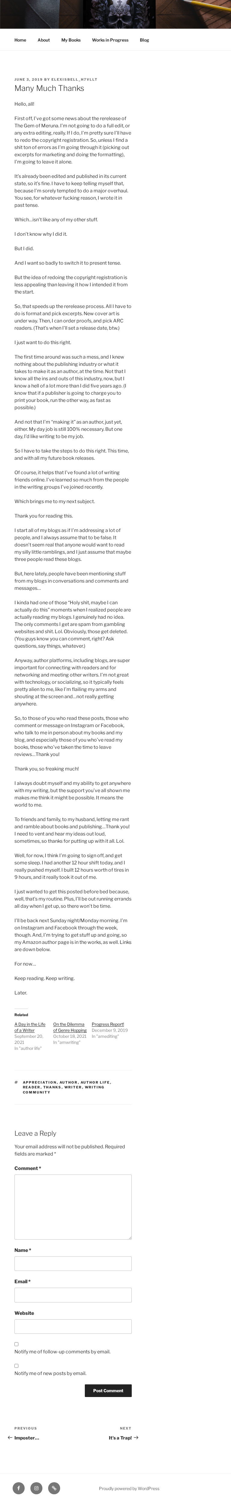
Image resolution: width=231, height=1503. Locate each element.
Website (24, 1313)
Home (20, 39)
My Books (71, 39)
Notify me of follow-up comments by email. (62, 1352)
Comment (27, 1168)
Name (22, 1250)
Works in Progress (110, 39)
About (44, 39)
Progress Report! (108, 1024)
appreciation (40, 1082)
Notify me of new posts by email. (50, 1373)
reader (32, 1087)
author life (95, 1082)
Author (69, 1082)
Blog (144, 39)
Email (22, 1281)
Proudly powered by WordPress (129, 1488)
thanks (52, 1087)
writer (73, 1087)
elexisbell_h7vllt (74, 79)
